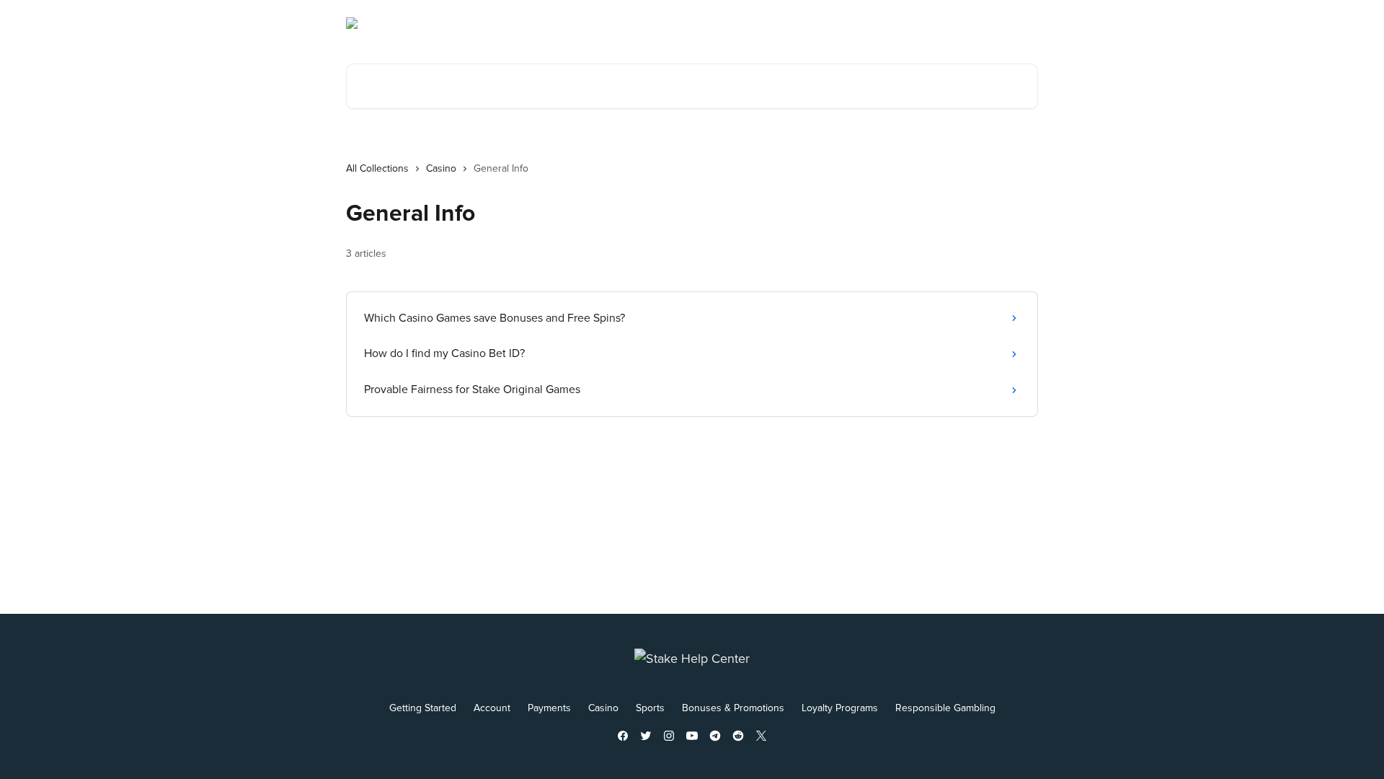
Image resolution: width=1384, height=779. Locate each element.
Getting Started (422, 708)
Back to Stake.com (915, 23)
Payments (549, 708)
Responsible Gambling (945, 708)
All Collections (377, 168)
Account (492, 708)
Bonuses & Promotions (733, 708)
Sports (650, 708)
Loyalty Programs (840, 708)
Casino (441, 168)
